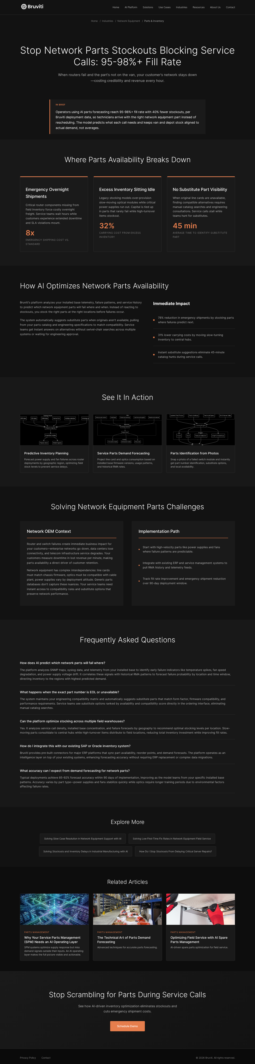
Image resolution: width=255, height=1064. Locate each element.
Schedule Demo (127, 1026)
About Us (215, 7)
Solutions (148, 7)
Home (116, 7)
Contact (230, 7)
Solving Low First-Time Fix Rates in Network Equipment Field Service (172, 838)
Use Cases (165, 7)
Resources (199, 7)
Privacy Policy (28, 1057)
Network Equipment (128, 20)
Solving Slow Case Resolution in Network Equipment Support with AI (82, 838)
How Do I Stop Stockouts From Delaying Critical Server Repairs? (175, 851)
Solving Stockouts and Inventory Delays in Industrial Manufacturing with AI (85, 851)
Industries (181, 7)
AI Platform (131, 7)
